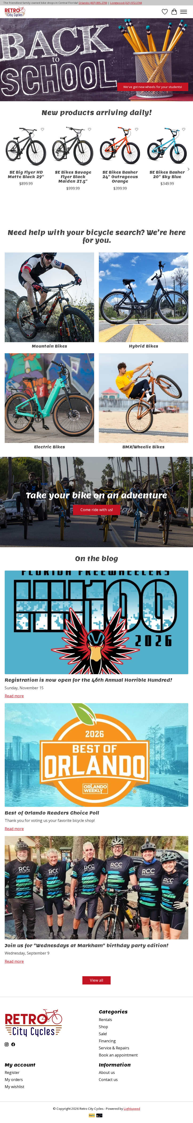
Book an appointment (118, 1055)
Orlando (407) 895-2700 (93, 2)
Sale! (103, 1033)
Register (12, 1072)
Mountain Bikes (49, 346)
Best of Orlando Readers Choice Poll (52, 813)
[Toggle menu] (183, 12)
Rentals (105, 1019)
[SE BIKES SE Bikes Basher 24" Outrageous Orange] (120, 146)
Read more (14, 695)
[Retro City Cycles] (15, 12)
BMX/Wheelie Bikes (143, 447)
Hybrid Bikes (143, 346)
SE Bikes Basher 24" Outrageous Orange (120, 177)
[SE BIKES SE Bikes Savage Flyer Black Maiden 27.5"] (73, 146)
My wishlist (14, 1086)
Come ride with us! (96, 509)
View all (96, 980)
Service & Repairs (114, 1048)
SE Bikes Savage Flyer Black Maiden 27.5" (73, 177)
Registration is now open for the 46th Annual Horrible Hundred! (88, 680)
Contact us (108, 1079)
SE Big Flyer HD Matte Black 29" (26, 174)
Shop (103, 1026)
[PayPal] (92, 1116)
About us (107, 1072)
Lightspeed (132, 1108)
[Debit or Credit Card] (99, 1116)
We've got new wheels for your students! (152, 87)
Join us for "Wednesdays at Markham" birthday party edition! (87, 945)
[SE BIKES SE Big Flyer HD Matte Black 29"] (26, 146)
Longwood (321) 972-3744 (126, 2)
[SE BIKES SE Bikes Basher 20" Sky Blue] (167, 146)
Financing (107, 1040)
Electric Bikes (49, 447)
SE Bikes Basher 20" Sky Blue (167, 174)
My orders (14, 1079)
